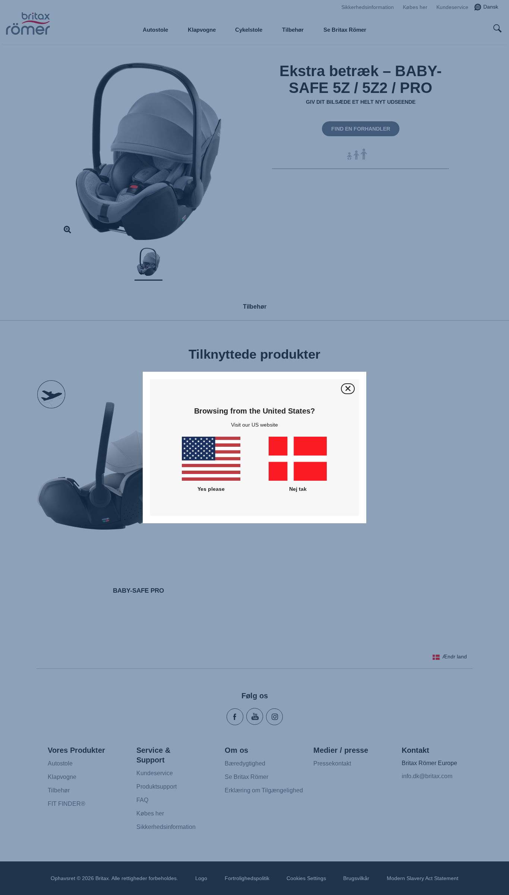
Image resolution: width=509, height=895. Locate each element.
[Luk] (347, 389)
